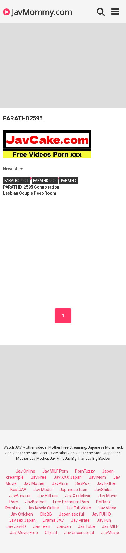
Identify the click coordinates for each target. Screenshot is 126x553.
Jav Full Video (78, 508)
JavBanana (19, 495)
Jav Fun (104, 520)
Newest (10, 168)
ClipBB (46, 514)
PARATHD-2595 (16, 181)
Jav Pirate (80, 520)
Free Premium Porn (71, 502)
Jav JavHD (16, 526)
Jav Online (25, 471)
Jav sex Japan (22, 520)
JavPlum (60, 483)
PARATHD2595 (45, 181)
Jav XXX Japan (68, 477)
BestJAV (18, 489)
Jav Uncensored (79, 532)
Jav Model (42, 489)
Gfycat (51, 532)
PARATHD (68, 181)
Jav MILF (110, 526)
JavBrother (35, 502)
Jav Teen (41, 526)
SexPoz (82, 483)
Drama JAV (53, 520)
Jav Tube (86, 526)
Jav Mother (34, 483)
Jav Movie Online (43, 508)
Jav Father (106, 483)
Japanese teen (73, 489)
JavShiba (103, 489)
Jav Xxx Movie (78, 495)
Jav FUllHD (101, 514)
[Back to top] (115, 541)
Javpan (64, 526)
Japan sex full (72, 514)
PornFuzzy (85, 471)
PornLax (13, 508)
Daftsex (103, 502)
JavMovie (110, 532)
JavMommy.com (41, 11)
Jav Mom (97, 477)
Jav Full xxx (47, 495)
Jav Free (39, 477)
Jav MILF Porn (55, 471)
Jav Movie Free (24, 532)
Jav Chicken (22, 514)
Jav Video (107, 508)
